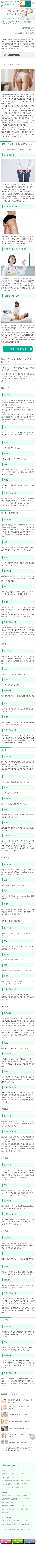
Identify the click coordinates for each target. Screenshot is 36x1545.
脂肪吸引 (4, 1495)
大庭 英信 (31, 30)
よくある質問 (20, 1474)
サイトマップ (19, 1487)
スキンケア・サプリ (24, 1499)
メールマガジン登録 (24, 1480)
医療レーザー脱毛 (7, 1509)
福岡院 (9, 1524)
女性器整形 (5, 1506)
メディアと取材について (23, 1524)
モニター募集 (5, 1477)
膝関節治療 (5, 1512)
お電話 (22, 5)
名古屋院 (24, 1521)
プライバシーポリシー (8, 1487)
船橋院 (14, 1524)
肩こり (27, 1509)
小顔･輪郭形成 (6, 1499)
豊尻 (3, 1502)
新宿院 (9, 1521)
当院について (5, 1474)
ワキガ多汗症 (13, 1506)
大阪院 (4, 1524)
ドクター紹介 (19, 1477)
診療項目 (4, 1492)
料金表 (12, 1477)
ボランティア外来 (7, 1480)
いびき (15, 1509)
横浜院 (19, 1521)
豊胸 (9, 1495)
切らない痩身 (9, 1502)
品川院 (14, 1521)
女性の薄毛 (21, 1509)
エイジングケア (16, 1495)
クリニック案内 (6, 1517)
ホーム (4, 1471)
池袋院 (4, 1521)
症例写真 (13, 1474)
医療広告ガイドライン (23, 1484)
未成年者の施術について (8, 1484)
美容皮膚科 (14, 1499)
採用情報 (15, 1480)
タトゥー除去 (22, 1506)
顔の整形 (24, 1495)
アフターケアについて (18, 349)
